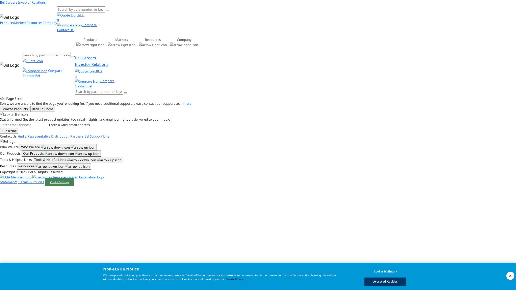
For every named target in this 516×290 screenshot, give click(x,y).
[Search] (107, 10)
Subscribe (9, 131)
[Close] (510, 276)
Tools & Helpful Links (50, 159)
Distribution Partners (67, 136)
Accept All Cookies (385, 281)
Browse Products (15, 109)
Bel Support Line (96, 136)
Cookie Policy (234, 279)
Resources (35, 23)
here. (188, 103)
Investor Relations (32, 2)
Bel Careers (8, 2)
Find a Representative (34, 136)
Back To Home (43, 109)
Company (50, 23)
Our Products (34, 153)
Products (7, 23)
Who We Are (31, 147)
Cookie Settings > (385, 271)
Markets (20, 23)
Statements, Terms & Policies (22, 182)
